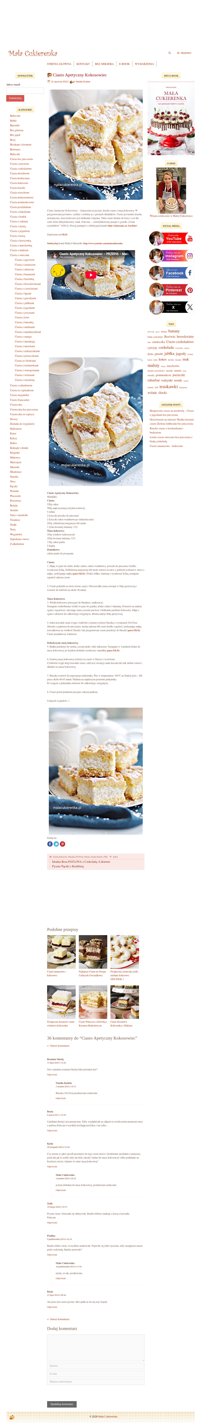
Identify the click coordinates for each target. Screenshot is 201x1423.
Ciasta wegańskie (19, 395)
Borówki (169, 336)
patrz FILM (78, 573)
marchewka (173, 366)
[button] (184, 53)
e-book (124, 64)
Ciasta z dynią (18, 226)
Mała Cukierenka (107, 1416)
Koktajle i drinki (19, 448)
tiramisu (150, 387)
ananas (164, 331)
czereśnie (179, 348)
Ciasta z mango (23, 336)
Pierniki (14, 491)
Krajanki (15, 452)
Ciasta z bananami (25, 274)
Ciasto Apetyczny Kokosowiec (80, 75)
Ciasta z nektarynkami (27, 351)
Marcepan (15, 462)
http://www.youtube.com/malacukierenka (103, 243)
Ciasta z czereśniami (26, 288)
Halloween (16, 428)
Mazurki (14, 467)
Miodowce (16, 472)
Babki (13, 120)
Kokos (13, 443)
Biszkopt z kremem (20, 144)
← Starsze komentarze (58, 1045)
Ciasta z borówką (24, 279)
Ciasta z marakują (25, 341)
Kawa (13, 433)
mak (186, 359)
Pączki (13, 486)
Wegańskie (16, 534)
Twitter (56, 844)
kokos (115, 856)
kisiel (155, 360)
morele (169, 370)
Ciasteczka (16, 404)
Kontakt (83, 64)
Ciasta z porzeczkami (27, 356)
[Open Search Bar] (169, 53)
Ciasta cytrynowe (19, 163)
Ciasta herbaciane (20, 178)
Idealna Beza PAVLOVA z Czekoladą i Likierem (81, 861)
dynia (150, 354)
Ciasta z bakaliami (20, 211)
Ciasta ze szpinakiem (21, 390)
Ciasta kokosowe (60, 856)
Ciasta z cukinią (19, 221)
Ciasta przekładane (20, 207)
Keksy (13, 438)
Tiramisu (15, 520)
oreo (184, 370)
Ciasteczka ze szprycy (22, 414)
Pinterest (62, 844)
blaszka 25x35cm (75, 856)
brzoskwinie (185, 336)
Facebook (50, 844)
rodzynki (167, 380)
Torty (13, 529)
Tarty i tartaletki (19, 515)
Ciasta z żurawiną (24, 380)
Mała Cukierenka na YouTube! (122, 225)
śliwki (162, 392)
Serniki (14, 510)
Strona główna (59, 64)
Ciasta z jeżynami (25, 312)
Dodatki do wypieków (22, 424)
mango (163, 366)
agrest (157, 332)
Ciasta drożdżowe (20, 173)
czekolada (166, 347)
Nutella (14, 476)
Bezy (13, 140)
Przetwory (15, 500)
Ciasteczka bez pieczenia (24, 409)
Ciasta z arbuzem (24, 269)
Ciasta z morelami (25, 346)
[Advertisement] (100, 22)
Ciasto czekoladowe (180, 341)
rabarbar (154, 380)
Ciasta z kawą (17, 236)
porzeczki (179, 375)
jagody (181, 353)
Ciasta (87, 856)
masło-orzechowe (156, 370)
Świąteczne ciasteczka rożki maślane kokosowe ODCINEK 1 (124, 975)
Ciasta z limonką (24, 322)
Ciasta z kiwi (22, 317)
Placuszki (15, 496)
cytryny (152, 347)
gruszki (159, 354)
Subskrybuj (52, 243)
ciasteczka (158, 342)
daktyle (186, 348)
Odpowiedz (52, 1074)
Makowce (15, 457)
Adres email (13, 84)
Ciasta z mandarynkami (28, 332)
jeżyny (190, 354)
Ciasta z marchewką (21, 245)
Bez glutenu (16, 130)
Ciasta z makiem (19, 250)
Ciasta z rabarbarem (21, 385)
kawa (150, 359)
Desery (14, 419)
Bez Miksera (104, 64)
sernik (178, 380)
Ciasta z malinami (25, 327)
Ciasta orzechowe (19, 192)
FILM (64, 234)
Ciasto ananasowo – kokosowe (166, 446)
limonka (178, 360)
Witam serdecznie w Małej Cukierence (171, 216)
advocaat (151, 331)
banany (174, 330)
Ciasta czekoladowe (21, 168)
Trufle (13, 524)
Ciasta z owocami (19, 255)
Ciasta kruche (97, 856)
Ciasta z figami (23, 293)
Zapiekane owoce (19, 539)
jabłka (169, 353)
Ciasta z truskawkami (26, 365)
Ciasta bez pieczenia (21, 159)
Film (105, 856)
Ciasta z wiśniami (24, 375)
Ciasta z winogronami (27, 370)
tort (156, 387)
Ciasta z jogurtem (20, 231)
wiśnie (152, 392)
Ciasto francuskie (20, 400)
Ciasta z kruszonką (20, 240)
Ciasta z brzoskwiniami (28, 284)
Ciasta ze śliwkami (25, 360)
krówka (171, 359)
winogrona (183, 387)
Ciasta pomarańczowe (22, 202)
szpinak (185, 381)
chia (149, 342)
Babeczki (15, 115)
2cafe (50, 1203)
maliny (154, 365)
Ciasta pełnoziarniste (21, 197)
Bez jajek (15, 135)
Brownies (15, 149)
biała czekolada (155, 336)
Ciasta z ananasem (25, 264)
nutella (177, 370)
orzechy (151, 375)
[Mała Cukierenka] (33, 53)
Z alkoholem (17, 544)
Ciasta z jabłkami (24, 303)
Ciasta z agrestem (24, 259)
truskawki (169, 386)
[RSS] (11, 1417)
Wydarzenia (144, 64)
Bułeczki (15, 154)
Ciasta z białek (18, 216)
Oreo (13, 481)
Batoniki (15, 125)
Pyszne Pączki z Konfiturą (68, 866)
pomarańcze (163, 375)
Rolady (14, 505)
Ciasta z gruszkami (25, 298)
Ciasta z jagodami (25, 308)
